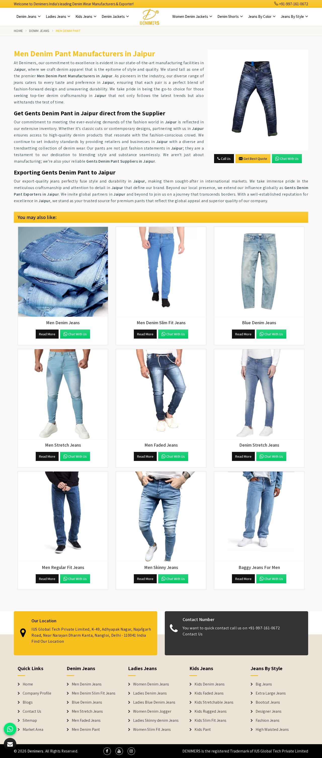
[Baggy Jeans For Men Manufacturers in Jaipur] (259, 517)
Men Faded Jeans (86, 720)
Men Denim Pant (86, 730)
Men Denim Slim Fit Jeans (93, 693)
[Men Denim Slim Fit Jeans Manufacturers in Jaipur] (161, 272)
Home (18, 30)
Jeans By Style (293, 16)
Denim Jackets (114, 16)
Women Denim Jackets (190, 16)
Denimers (35, 751)
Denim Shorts (228, 16)
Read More (47, 334)
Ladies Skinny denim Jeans (156, 720)
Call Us (225, 158)
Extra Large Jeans (271, 693)
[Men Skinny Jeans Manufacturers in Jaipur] (161, 517)
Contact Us (193, 634)
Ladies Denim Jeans (150, 693)
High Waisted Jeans (272, 730)
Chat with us (289, 158)
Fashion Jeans (267, 720)
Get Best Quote (255, 158)
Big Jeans (264, 684)
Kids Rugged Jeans (210, 711)
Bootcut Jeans (268, 702)
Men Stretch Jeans (87, 711)
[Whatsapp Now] (10, 729)
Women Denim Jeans (151, 684)
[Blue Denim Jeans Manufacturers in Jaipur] (259, 272)
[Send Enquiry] (258, 100)
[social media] (107, 751)
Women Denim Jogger (152, 711)
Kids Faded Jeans (209, 693)
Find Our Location (47, 641)
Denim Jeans (26, 16)
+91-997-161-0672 (293, 4)
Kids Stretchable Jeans (213, 702)
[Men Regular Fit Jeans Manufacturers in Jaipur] (63, 517)
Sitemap (30, 720)
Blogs (28, 702)
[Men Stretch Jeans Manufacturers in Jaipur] (63, 394)
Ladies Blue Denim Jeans (154, 702)
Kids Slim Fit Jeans (210, 720)
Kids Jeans (84, 16)
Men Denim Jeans (87, 684)
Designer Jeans (268, 711)
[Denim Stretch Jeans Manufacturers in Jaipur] (259, 394)
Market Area (33, 730)
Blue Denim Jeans (87, 702)
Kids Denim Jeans (209, 684)
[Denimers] (149, 16)
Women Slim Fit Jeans (152, 730)
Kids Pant (202, 730)
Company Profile (37, 693)
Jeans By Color (260, 16)
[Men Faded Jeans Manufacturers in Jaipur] (161, 394)
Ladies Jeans (56, 16)
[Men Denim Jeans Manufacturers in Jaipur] (63, 272)
